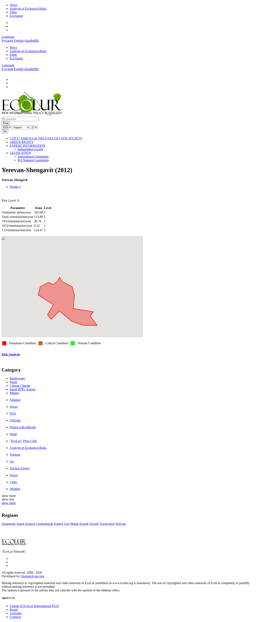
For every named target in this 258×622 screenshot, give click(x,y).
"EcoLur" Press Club (23, 441)
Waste (13, 382)
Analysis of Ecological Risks (28, 8)
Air (12, 461)
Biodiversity (17, 378)
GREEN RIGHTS (21, 142)
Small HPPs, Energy (23, 389)
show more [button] (9, 503)
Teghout (15, 454)
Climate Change (20, 385)
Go (5, 131)
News (13, 5)
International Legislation (33, 156)
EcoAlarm (16, 16)
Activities (16, 613)
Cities (13, 482)
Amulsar (15, 399)
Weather (15, 489)
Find (5, 123)
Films (13, 12)
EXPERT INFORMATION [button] (27, 145)
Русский (7, 40)
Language (8, 36)
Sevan (14, 406)
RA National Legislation (33, 160)
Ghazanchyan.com (32, 576)
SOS (13, 413)
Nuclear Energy (20, 468)
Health (15, 186)
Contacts (15, 617)
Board (14, 609)
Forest (14, 475)
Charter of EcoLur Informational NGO (34, 606)
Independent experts (30, 149)
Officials (15, 420)
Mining (14, 393)
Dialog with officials (23, 427)
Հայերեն (31, 40)
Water (13, 434)
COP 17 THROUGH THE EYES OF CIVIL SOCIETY (46, 138)
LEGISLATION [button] (20, 153)
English (19, 40)
